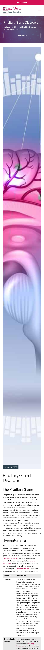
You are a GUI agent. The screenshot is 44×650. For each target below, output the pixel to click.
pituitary (31, 644)
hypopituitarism (23, 568)
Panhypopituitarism (10, 558)
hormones (20, 646)
